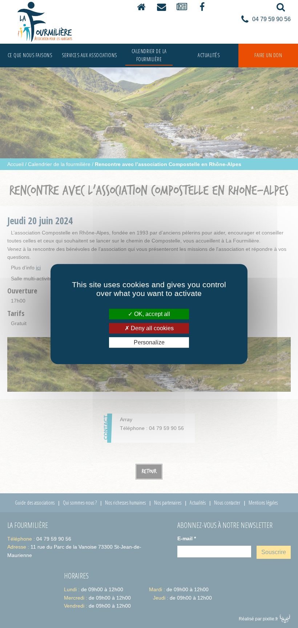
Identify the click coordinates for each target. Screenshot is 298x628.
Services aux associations (89, 55)
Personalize (149, 342)
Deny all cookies (151, 328)
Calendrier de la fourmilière (149, 55)
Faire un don (268, 55)
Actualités (209, 55)
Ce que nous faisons (30, 55)
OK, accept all (151, 314)
